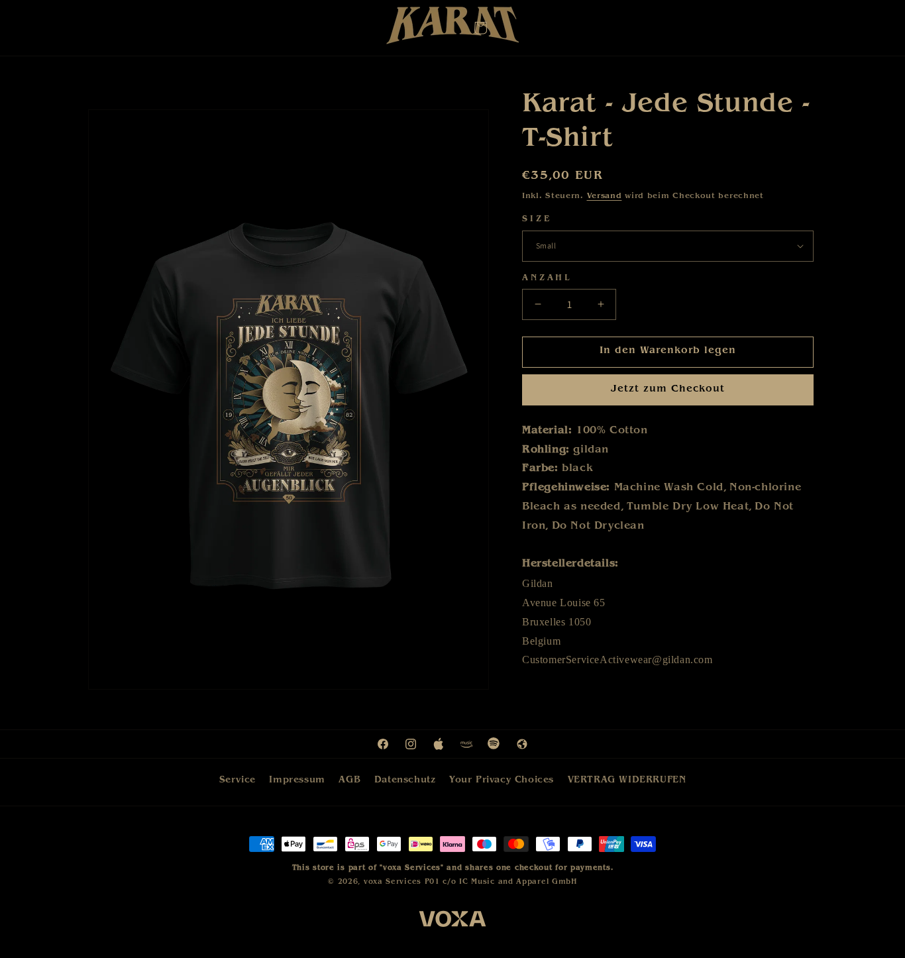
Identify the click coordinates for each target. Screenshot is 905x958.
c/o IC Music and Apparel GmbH (509, 881)
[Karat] (452, 29)
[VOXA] (452, 921)
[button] (480, 27)
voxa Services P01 (402, 881)
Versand (604, 197)
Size (537, 219)
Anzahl (547, 278)
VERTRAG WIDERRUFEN (627, 780)
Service (237, 780)
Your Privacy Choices (501, 780)
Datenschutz (405, 780)
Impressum (297, 780)
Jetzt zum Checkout (668, 390)
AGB (349, 780)
